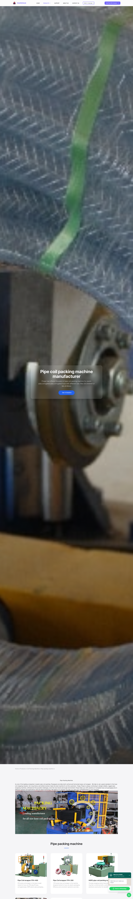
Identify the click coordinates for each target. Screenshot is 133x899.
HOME (38, 3)
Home (16, 769)
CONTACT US (75, 3)
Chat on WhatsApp (120, 888)
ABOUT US (66, 3)
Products (22, 769)
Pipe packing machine (47, 769)
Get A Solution (67, 392)
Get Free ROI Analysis (111, 3)
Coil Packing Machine (33, 769)
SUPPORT (56, 3)
